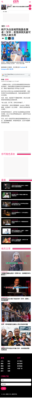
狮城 (2, 366)
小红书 (11, 69)
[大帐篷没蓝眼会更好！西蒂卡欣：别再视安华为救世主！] (16, 261)
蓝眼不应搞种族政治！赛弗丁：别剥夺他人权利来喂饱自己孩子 (20, 231)
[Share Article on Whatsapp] (6, 39)
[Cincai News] (16, 3)
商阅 (2, 368)
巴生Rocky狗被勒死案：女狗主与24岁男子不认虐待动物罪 (20, 240)
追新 (9, 371)
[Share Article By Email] (3, 39)
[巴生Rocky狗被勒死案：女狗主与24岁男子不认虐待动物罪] (6, 240)
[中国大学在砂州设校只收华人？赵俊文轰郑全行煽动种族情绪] (6, 186)
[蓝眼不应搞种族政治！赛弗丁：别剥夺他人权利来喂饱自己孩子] (6, 231)
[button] (29, 75)
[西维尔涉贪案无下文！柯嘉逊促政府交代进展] (6, 222)
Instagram (4, 69)
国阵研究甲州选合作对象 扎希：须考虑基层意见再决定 (15, 349)
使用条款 (19, 366)
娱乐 (2, 371)
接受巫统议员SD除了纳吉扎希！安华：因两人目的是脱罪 (15, 299)
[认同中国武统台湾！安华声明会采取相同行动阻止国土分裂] (6, 204)
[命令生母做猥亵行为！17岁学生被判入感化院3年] (6, 213)
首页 (3, 26)
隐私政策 (19, 363)
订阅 (3, 388)
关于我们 (19, 361)
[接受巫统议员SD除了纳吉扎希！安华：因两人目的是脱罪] (16, 286)
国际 (2, 363)
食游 (9, 366)
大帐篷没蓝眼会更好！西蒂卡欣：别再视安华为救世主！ (16, 274)
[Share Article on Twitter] (9, 39)
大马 (8, 5)
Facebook (22, 67)
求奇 (9, 368)
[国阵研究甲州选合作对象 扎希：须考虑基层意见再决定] (16, 336)
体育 (9, 363)
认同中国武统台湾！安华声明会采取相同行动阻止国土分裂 (20, 204)
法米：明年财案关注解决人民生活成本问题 (14, 324)
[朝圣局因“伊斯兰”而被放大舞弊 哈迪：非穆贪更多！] (6, 195)
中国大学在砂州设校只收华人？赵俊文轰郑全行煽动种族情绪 (20, 186)
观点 (9, 361)
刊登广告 (19, 368)
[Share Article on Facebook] (12, 39)
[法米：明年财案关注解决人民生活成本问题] (16, 312)
